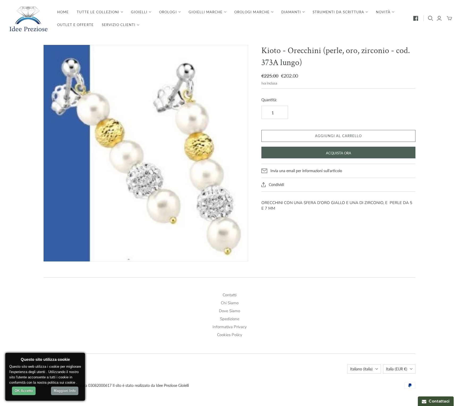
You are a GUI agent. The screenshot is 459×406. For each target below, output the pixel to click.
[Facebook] (415, 18)
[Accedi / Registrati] (439, 18)
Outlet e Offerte (75, 25)
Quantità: (269, 100)
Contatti (229, 295)
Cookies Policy (229, 334)
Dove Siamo (229, 311)
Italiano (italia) (361, 369)
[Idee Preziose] (28, 18)
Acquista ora (338, 153)
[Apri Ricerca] (430, 18)
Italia (396, 369)
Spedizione (229, 319)
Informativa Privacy (229, 326)
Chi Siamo (230, 303)
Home (63, 12)
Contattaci (438, 401)
